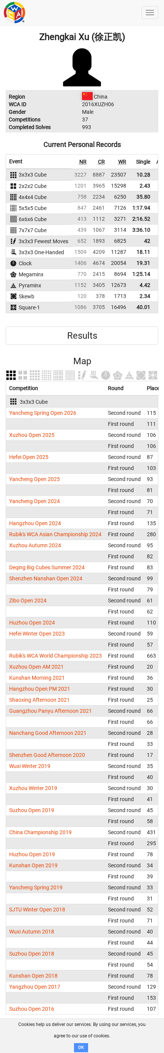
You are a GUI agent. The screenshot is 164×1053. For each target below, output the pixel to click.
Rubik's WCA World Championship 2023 (55, 656)
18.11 (143, 252)
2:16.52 (141, 219)
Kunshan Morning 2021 (37, 678)
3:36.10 (141, 230)
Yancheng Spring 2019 (36, 887)
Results (82, 335)
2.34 (145, 296)
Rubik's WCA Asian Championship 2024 (55, 534)
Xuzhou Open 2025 (32, 435)
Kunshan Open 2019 (33, 865)
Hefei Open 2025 (28, 457)
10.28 (143, 175)
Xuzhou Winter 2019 (33, 788)
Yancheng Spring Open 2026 (42, 413)
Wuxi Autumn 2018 (31, 932)
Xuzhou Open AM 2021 (36, 667)
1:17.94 (141, 208)
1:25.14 (141, 274)
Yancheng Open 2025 (34, 479)
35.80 (143, 197)
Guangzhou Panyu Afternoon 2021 (50, 711)
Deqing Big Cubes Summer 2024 (47, 567)
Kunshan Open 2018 (33, 976)
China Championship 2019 (40, 832)
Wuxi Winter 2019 (29, 766)
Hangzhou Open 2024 (35, 523)
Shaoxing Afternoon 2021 (39, 700)
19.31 (143, 263)
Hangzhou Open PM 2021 (39, 689)
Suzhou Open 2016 (31, 1009)
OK (81, 1047)
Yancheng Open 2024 (34, 501)
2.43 (145, 186)
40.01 (143, 307)
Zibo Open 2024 (28, 600)
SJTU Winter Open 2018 (37, 909)
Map (82, 361)
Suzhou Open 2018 (31, 954)
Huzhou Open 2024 (32, 623)
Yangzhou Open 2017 (34, 987)
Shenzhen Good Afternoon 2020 (47, 755)
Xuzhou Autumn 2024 (35, 545)
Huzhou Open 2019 (32, 854)
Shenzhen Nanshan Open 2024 (45, 578)
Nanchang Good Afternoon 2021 (48, 733)
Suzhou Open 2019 (31, 810)
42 (147, 241)
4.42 (145, 285)
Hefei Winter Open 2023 (37, 634)
